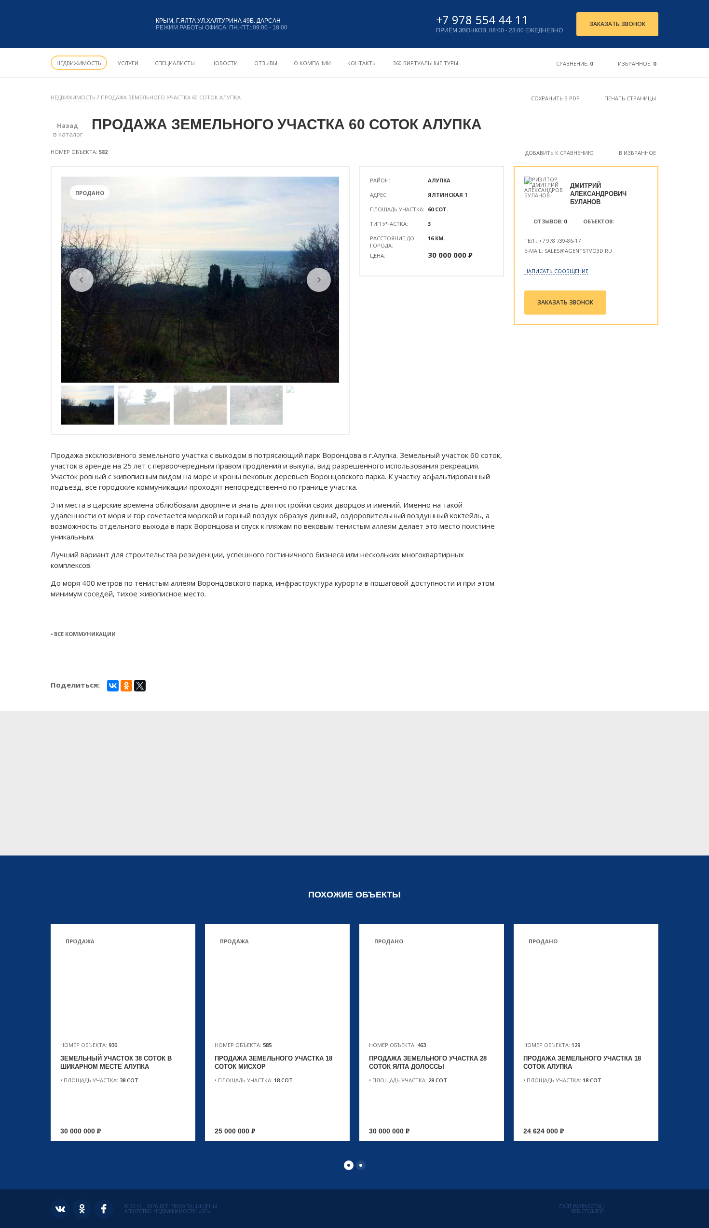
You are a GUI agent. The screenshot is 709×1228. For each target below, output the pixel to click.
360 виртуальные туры (425, 63)
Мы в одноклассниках (82, 1208)
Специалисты (175, 63)
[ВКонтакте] (113, 685)
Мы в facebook (103, 1208)
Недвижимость (78, 63)
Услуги (128, 63)
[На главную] (95, 24)
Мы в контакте (60, 1208)
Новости (224, 63)
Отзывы (265, 63)
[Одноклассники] (126, 685)
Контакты (362, 63)
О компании (312, 63)
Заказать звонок (617, 24)
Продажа (80, 941)
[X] (140, 685)
